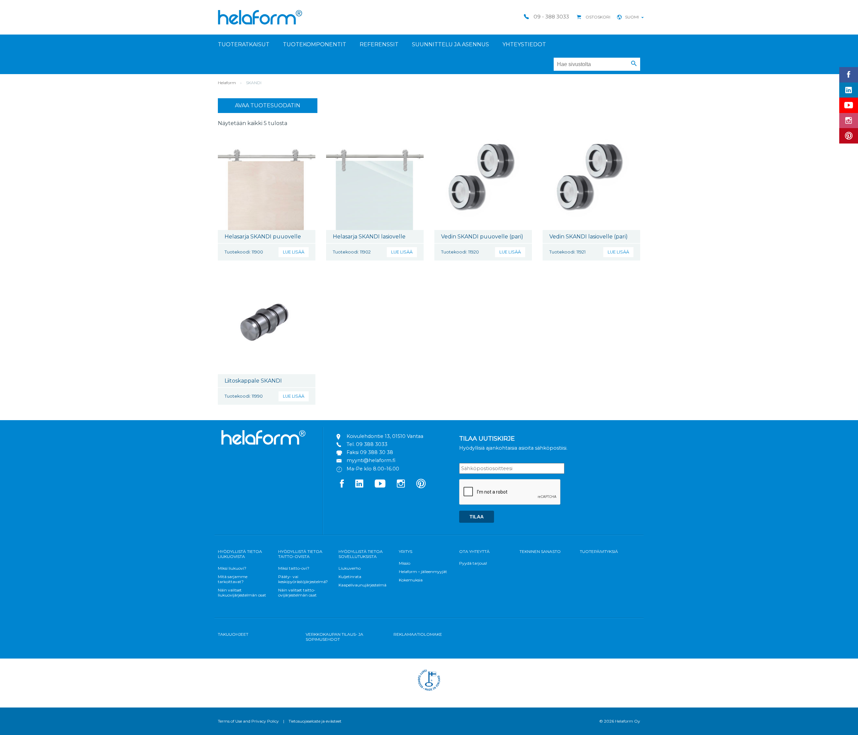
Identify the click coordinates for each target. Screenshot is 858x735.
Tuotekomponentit (314, 44)
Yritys (405, 551)
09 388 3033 (371, 444)
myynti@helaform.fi (371, 460)
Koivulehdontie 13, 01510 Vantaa (385, 436)
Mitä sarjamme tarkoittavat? (232, 579)
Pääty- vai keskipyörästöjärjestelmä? (303, 579)
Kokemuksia (411, 579)
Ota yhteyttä (474, 551)
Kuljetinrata (350, 576)
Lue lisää (293, 252)
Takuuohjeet (233, 634)
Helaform (260, 17)
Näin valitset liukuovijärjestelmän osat (242, 592)
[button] (634, 64)
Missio (404, 563)
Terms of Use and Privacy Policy (248, 721)
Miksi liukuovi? (232, 568)
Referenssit (379, 44)
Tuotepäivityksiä (599, 551)
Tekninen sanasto (540, 551)
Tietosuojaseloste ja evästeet (315, 721)
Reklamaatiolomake (417, 634)
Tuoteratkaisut (243, 44)
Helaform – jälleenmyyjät (423, 571)
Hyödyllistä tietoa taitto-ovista (300, 554)
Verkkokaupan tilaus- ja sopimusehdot (334, 637)
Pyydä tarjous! (473, 563)
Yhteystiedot (524, 44)
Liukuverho (350, 568)
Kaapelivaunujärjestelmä (362, 584)
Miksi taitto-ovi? (293, 568)
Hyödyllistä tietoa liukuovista (240, 554)
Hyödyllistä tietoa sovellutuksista (361, 554)
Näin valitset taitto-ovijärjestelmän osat (297, 592)
